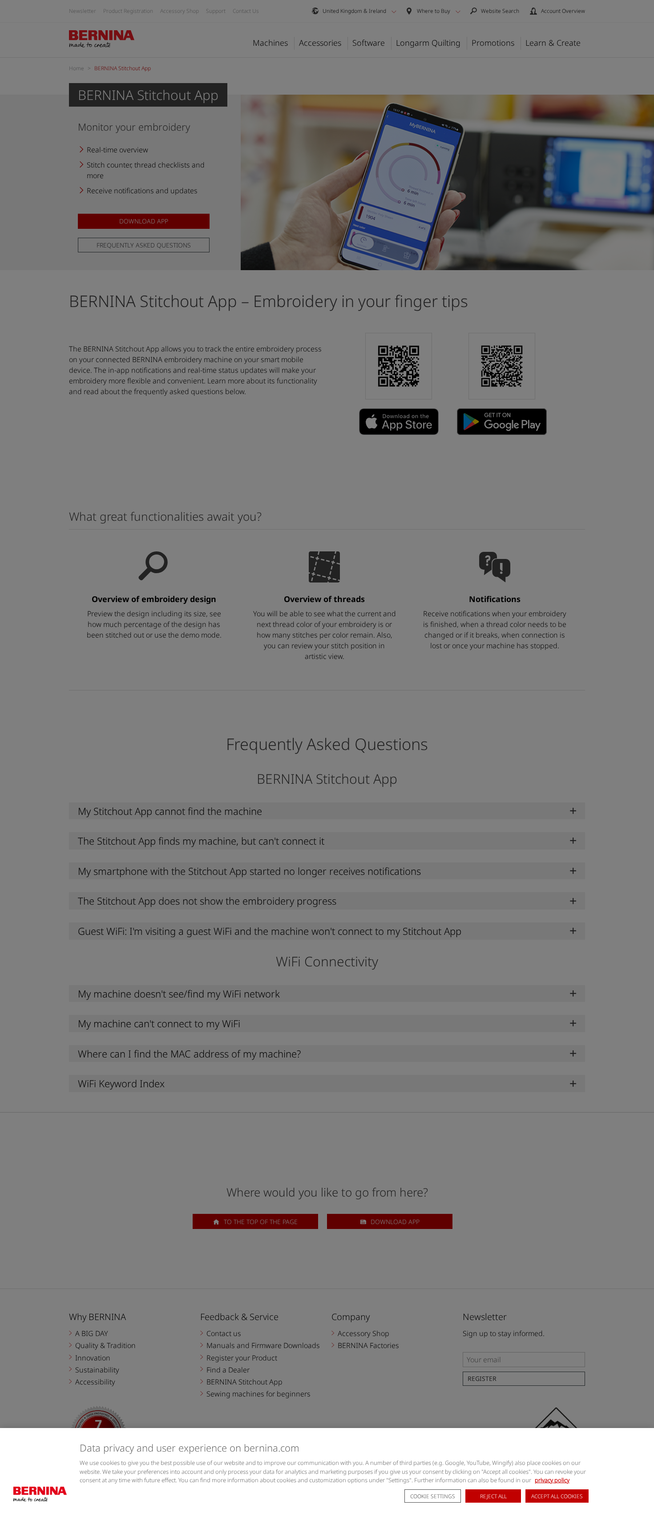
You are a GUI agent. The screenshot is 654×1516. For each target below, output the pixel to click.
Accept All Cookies (557, 1496)
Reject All (493, 1496)
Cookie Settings (432, 1496)
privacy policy (552, 1480)
